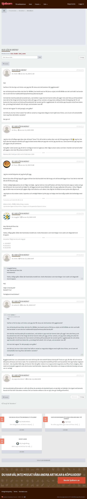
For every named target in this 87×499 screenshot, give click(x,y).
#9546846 (80, 255)
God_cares (22, 54)
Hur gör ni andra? (10, 50)
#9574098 (80, 301)
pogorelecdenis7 (19, 379)
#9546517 (80, 161)
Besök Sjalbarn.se (71, 480)
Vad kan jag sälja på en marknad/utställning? (23, 417)
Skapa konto (71, 4)
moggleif (16, 217)
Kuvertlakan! (23, 439)
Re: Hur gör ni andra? (20, 126)
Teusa (15, 165)
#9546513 (80, 126)
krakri (16, 54)
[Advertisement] (43, 29)
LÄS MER (21, 430)
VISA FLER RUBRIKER (43, 460)
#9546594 (80, 213)
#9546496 (80, 70)
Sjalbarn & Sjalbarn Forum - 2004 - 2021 (13, 497)
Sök (45, 4)
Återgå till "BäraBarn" (9, 403)
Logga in (81, 4)
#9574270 (80, 375)
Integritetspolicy (7, 491)
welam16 (16, 305)
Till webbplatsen (20, 4)
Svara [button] (6, 64)
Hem (30, 4)
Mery (15, 130)
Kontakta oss (23, 491)
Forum (37, 4)
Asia (12, 54)
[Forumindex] (4, 11)
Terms (16, 491)
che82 (16, 74)
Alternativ (74, 397)
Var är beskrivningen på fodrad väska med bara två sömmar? (66, 418)
